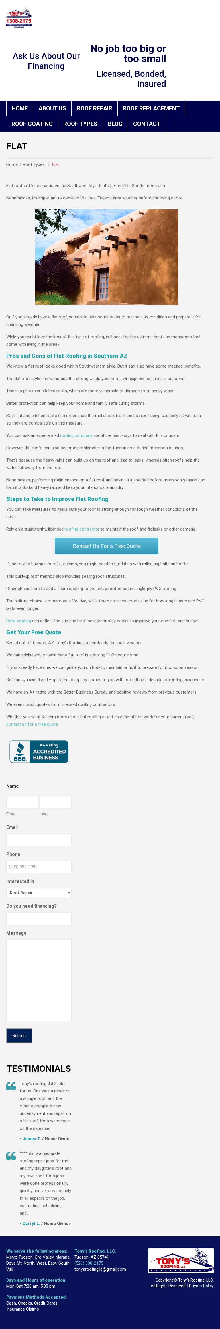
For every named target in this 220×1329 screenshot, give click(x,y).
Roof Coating (32, 123)
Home (20, 108)
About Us (52, 108)
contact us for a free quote (32, 724)
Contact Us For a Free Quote (107, 546)
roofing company (76, 435)
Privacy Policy (201, 1286)
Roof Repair (94, 108)
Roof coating (18, 620)
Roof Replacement (151, 108)
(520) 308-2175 (88, 1263)
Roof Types (80, 123)
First (10, 814)
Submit (19, 1035)
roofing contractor (82, 529)
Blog (115, 123)
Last (44, 814)
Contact (146, 123)
